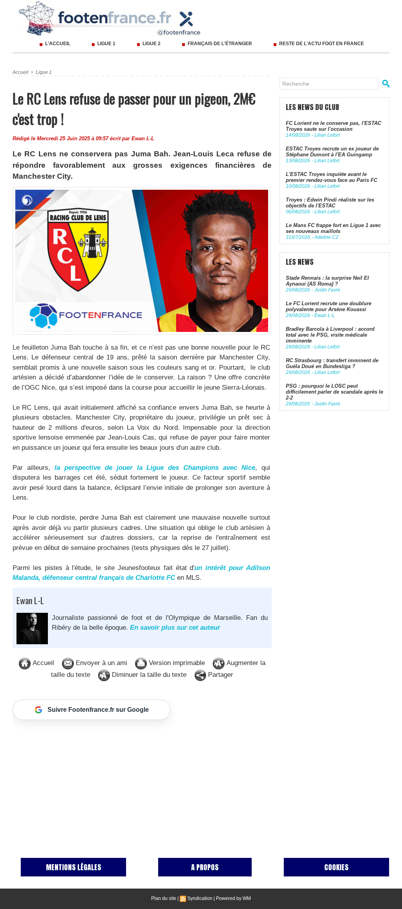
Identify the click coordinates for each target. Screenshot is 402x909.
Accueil (20, 72)
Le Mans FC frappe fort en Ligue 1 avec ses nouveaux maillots (333, 228)
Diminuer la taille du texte (148, 674)
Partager (219, 674)
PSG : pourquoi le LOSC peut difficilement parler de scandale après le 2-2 (334, 392)
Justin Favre (327, 290)
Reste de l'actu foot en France (321, 43)
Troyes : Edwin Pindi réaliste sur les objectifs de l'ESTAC (330, 203)
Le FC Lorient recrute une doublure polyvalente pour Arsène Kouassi (328, 306)
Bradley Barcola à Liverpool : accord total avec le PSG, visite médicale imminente (330, 335)
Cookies (336, 867)
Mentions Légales (73, 867)
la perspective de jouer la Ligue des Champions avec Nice (155, 467)
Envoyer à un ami (100, 663)
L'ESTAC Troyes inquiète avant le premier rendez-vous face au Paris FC (331, 177)
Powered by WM (233, 898)
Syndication (199, 898)
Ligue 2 (151, 43)
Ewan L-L (143, 138)
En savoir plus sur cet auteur (175, 627)
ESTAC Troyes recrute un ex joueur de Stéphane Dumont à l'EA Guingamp (332, 152)
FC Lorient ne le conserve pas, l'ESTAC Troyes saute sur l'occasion (333, 126)
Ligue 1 (106, 43)
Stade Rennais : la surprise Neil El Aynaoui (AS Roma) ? (327, 281)
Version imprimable (176, 663)
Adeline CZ (326, 237)
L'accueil (57, 43)
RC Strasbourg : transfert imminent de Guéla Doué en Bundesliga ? (332, 363)
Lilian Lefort (327, 135)
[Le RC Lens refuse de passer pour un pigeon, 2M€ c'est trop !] (142, 189)
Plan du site (163, 898)
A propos (205, 867)
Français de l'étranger (219, 43)
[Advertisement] (142, 781)
